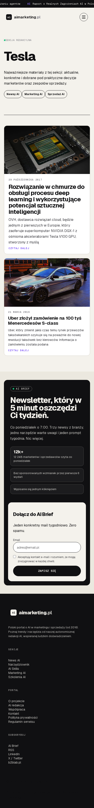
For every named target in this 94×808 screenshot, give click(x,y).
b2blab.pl (14, 762)
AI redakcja (16, 705)
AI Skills (13, 669)
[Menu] (84, 17)
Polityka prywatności (23, 717)
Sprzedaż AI (56, 94)
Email (16, 540)
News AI (14, 660)
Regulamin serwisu (21, 722)
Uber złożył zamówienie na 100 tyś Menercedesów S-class (44, 320)
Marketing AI (33, 94)
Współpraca (16, 709)
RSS (11, 750)
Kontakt (13, 714)
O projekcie (16, 701)
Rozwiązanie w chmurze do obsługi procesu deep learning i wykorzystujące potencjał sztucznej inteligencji (47, 199)
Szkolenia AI (17, 677)
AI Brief (13, 746)
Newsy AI (13, 94)
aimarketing (27, 17)
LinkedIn (14, 754)
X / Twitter (15, 758)
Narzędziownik (19, 664)
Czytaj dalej (19, 248)
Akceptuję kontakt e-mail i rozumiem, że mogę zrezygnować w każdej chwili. (46, 559)
